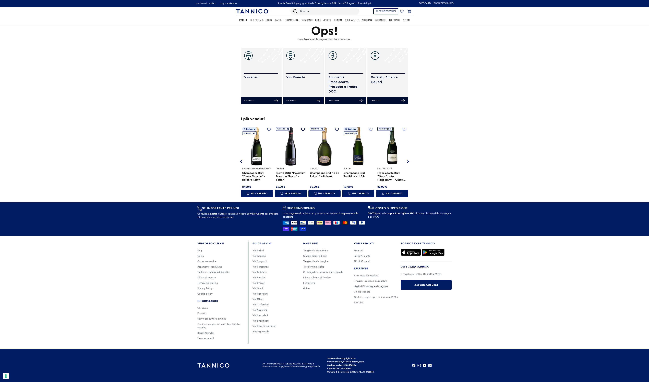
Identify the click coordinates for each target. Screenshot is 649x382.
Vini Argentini (260, 310)
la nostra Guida (216, 214)
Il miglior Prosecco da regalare (370, 281)
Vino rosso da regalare (366, 275)
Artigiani (367, 20)
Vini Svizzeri (259, 283)
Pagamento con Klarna (209, 267)
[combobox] (327, 11)
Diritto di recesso (206, 277)
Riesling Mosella (261, 332)
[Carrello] (409, 11)
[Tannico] (252, 11)
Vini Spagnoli (260, 261)
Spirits (327, 20)
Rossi (269, 20)
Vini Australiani (260, 315)
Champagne (292, 20)
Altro (406, 20)
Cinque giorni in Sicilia (315, 256)
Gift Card (425, 3)
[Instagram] (419, 365)
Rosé (318, 20)
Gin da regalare (362, 292)
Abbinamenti (352, 20)
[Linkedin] (430, 365)
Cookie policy (205, 294)
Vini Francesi (259, 256)
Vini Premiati (364, 243)
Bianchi (278, 20)
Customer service (207, 261)
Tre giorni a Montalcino (315, 250)
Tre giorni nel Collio (313, 267)
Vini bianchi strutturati (264, 326)
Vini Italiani (258, 250)
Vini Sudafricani (261, 321)
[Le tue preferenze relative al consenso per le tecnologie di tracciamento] (6, 376)
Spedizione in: (204, 3)
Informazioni (207, 301)
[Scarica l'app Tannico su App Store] (411, 252)
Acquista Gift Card (426, 285)
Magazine (310, 243)
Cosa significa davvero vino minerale (323, 272)
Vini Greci (258, 288)
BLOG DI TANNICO (444, 3)
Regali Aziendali (205, 333)
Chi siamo (202, 308)
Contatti (201, 313)
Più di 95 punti (361, 261)
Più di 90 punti (362, 256)
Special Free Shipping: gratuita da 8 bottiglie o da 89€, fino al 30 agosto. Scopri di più (324, 3)
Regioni (338, 20)
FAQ (199, 250)
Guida (200, 256)
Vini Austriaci (259, 277)
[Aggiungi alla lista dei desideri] (269, 129)
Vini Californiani (261, 305)
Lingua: (227, 3)
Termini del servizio (207, 283)
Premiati (358, 250)
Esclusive (380, 20)
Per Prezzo (256, 20)
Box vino (359, 302)
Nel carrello (259, 193)
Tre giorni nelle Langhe (315, 261)
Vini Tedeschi (260, 272)
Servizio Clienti (255, 214)
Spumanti (307, 20)
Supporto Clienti (210, 243)
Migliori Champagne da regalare (371, 286)
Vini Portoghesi (261, 267)
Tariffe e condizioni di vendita (213, 272)
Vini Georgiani (260, 294)
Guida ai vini (262, 243)
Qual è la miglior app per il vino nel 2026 (376, 297)
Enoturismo (309, 283)
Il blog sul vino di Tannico (317, 277)
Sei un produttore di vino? (211, 319)
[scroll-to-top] (642, 365)
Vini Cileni (258, 299)
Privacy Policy (205, 288)
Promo (243, 20)
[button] (402, 11)
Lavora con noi (205, 338)
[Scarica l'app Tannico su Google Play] (433, 252)
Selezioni (361, 268)
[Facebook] (414, 365)
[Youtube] (425, 365)
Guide (306, 288)
